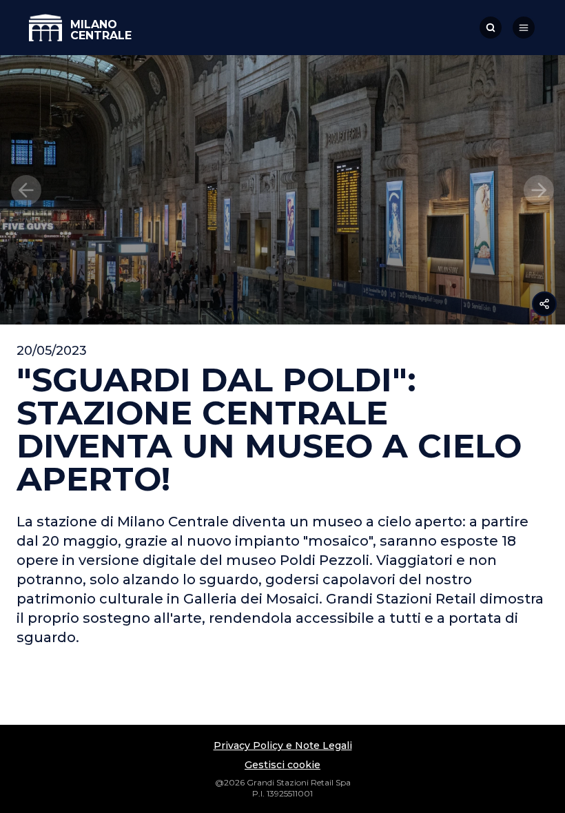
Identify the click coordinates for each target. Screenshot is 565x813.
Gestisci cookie (282, 765)
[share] (544, 303)
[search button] (490, 27)
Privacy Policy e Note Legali (283, 745)
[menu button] (523, 27)
